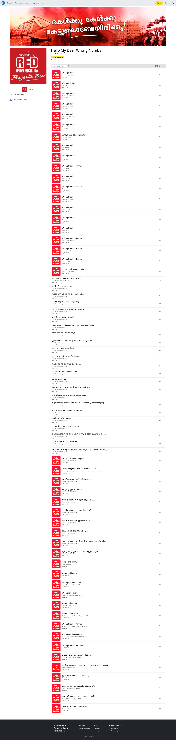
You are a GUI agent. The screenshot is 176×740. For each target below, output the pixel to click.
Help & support (37, 3)
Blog (95, 725)
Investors (97, 728)
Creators (27, 3)
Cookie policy (113, 731)
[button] (173, 3)
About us (82, 725)
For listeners (59, 731)
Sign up (159, 3)
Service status (83, 731)
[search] (68, 66)
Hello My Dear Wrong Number (77, 50)
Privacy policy (113, 728)
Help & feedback (84, 728)
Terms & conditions (115, 725)
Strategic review (99, 731)
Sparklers (30, 89)
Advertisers (19, 3)
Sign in (167, 3)
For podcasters (60, 725)
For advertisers (61, 728)
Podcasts (10, 3)
